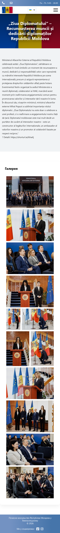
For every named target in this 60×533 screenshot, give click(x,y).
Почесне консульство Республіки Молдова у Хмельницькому (30, 519)
